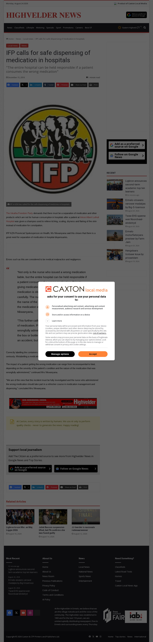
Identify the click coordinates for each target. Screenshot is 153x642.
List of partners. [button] (99, 333)
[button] (76, 321)
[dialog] (76, 321)
